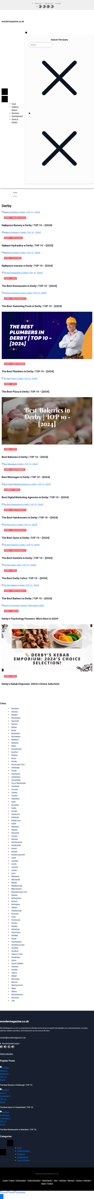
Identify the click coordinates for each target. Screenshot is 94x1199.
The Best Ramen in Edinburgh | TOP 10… (16, 1085)
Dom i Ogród (17, 238)
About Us (38, 3)
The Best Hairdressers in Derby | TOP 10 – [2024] (30, 517)
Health (15, 611)
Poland (50, 1184)
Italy (55, 1180)
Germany (62, 1180)
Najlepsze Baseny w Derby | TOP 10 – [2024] (27, 225)
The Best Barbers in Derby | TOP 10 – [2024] (27, 598)
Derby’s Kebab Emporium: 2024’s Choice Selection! (30, 684)
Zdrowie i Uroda (18, 218)
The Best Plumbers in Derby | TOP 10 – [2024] (28, 371)
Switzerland (21, 1180)
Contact (58, 3)
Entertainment (18, 469)
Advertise (48, 3)
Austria (79, 1180)
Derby (7, 218)
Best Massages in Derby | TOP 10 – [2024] (26, 477)
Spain (43, 1184)
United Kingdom (34, 1180)
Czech (5, 1180)
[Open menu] (5, 91)
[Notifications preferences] (1, 1196)
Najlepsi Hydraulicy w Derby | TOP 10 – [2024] (27, 245)
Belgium (71, 1180)
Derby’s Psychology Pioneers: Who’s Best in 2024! (30, 618)
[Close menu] (5, 99)
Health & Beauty (18, 298)
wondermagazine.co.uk (13, 21)
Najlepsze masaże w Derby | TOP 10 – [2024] (27, 265)
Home (15, 192)
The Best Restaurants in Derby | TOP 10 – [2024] (29, 286)
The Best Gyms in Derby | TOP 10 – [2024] (25, 537)
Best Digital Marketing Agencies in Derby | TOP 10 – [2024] (35, 497)
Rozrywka (16, 258)
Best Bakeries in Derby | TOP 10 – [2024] (25, 457)
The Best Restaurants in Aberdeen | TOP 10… (18, 1129)
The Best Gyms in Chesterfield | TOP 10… (17, 1107)
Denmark (86, 1180)
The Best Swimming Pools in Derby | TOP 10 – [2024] (32, 306)
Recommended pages (11, 1043)
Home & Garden (18, 364)
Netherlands (47, 1180)
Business (8, 490)
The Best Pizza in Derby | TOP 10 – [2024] (25, 391)
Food (14, 278)
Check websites (6, 1054)
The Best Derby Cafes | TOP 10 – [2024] (24, 578)
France (12, 1180)
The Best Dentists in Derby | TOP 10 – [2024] (27, 558)
